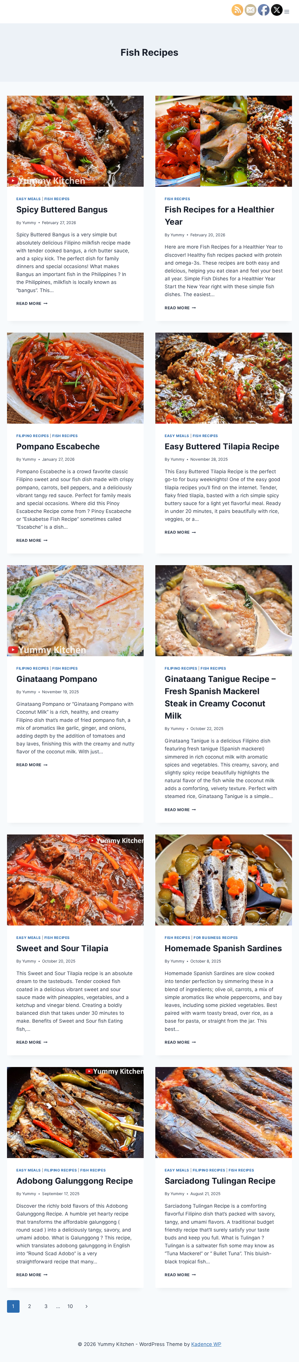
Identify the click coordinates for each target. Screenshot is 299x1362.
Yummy (29, 222)
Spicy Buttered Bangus (62, 209)
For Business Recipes (216, 937)
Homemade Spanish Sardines (223, 948)
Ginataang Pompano (56, 679)
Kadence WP (206, 1344)
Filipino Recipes (32, 436)
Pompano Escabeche (58, 446)
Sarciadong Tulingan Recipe (220, 1181)
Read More (32, 303)
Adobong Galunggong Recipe (74, 1181)
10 (70, 1306)
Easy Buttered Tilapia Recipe (222, 446)
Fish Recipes (57, 199)
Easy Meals (28, 199)
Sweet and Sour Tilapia (62, 948)
